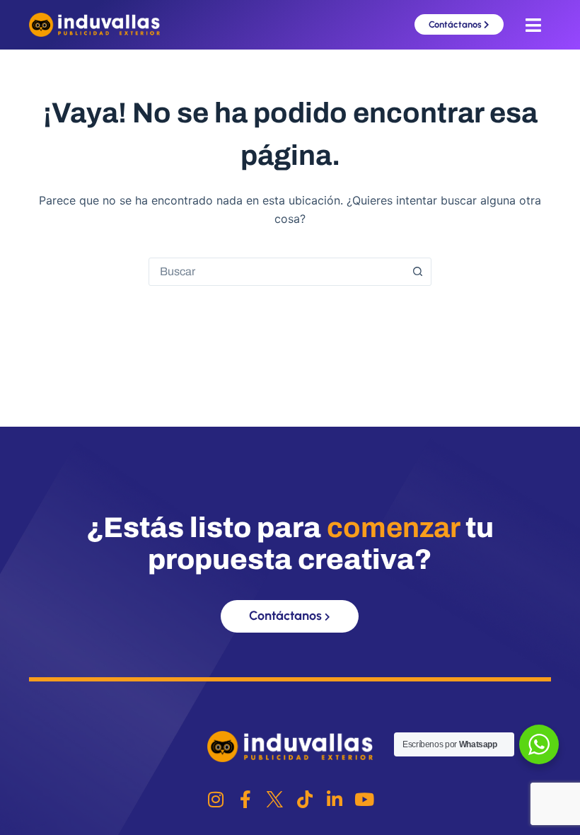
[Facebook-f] (245, 799)
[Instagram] (215, 799)
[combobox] (276, 272)
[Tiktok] (304, 799)
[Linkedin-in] (334, 799)
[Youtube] (364, 799)
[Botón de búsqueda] (417, 271)
